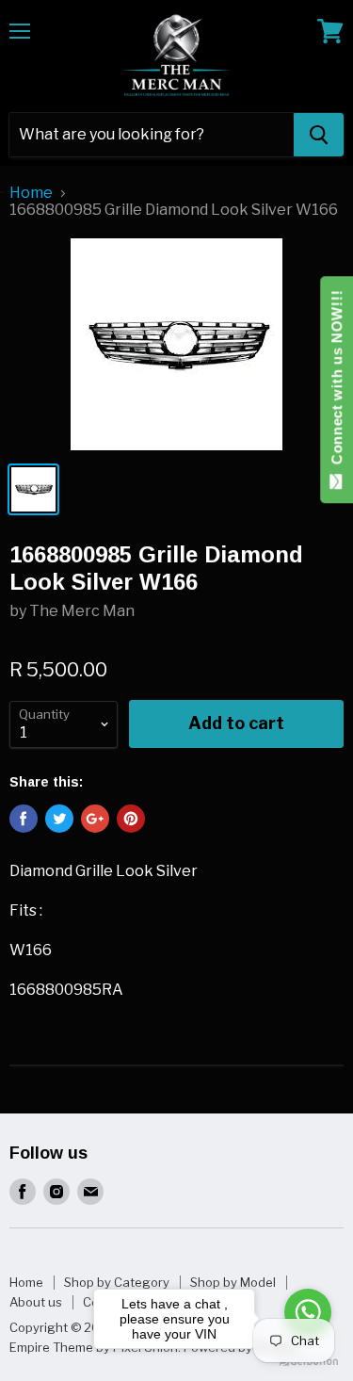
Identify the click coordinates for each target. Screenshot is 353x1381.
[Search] (319, 134)
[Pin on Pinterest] (131, 818)
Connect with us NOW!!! (337, 382)
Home (31, 193)
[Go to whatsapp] (307, 1312)
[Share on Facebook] (23, 818)
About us (35, 1301)
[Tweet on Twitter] (59, 818)
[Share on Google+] (95, 818)
